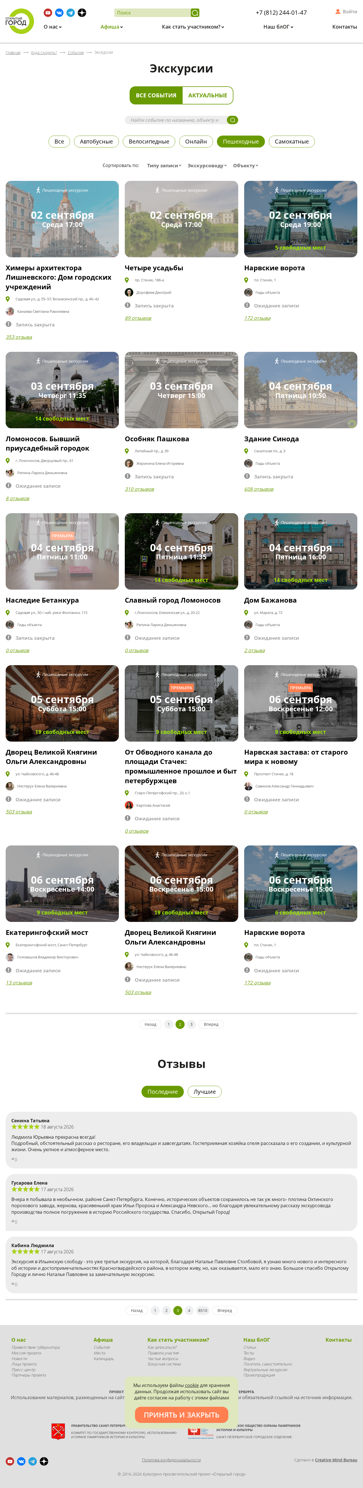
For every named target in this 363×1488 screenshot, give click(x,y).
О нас (51, 26)
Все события (156, 95)
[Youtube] (48, 12)
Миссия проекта (26, 1353)
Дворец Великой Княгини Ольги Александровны (51, 756)
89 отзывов (138, 318)
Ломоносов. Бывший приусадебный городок (47, 443)
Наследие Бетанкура (42, 600)
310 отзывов (139, 489)
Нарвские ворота (274, 267)
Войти (350, 11)
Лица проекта (23, 1364)
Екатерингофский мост (47, 932)
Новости (19, 1358)
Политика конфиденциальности (171, 1460)
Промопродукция (259, 1375)
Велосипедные (149, 141)
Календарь (104, 1358)
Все (59, 141)
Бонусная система (164, 1364)
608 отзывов (258, 489)
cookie (192, 1385)
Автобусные (96, 141)
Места (99, 1353)
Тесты (248, 1353)
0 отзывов (17, 650)
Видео (249, 1358)
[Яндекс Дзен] (82, 12)
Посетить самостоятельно (267, 1364)
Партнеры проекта (28, 1375)
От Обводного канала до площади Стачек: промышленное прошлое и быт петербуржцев (181, 766)
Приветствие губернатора (35, 1347)
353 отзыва (19, 337)
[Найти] (195, 12)
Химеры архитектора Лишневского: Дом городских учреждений (58, 277)
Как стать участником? (192, 26)
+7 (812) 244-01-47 (281, 12)
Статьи (249, 1347)
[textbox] (165, 166)
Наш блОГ (277, 26)
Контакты (344, 26)
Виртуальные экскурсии (265, 1369)
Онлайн (196, 141)
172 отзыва (257, 318)
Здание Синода (271, 438)
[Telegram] (70, 12)
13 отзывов (19, 982)
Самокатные (292, 141)
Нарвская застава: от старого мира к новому (296, 756)
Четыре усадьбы (154, 267)
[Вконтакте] (59, 12)
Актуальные (207, 95)
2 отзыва (254, 650)
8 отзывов (17, 498)
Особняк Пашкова (157, 438)
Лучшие (205, 1091)
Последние (162, 1091)
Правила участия (162, 1353)
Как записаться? (161, 1347)
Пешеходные (241, 141)
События (101, 1347)
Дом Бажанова (270, 600)
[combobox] (165, 166)
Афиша (111, 26)
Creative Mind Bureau (336, 1460)
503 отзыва (19, 811)
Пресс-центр (23, 1369)
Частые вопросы (162, 1358)
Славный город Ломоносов (173, 600)
